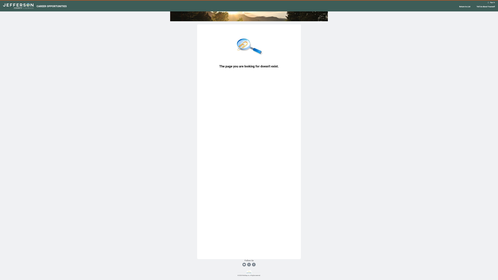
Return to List (464, 7)
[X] (249, 264)
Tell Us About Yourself (486, 7)
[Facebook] (254, 264)
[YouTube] (244, 264)
